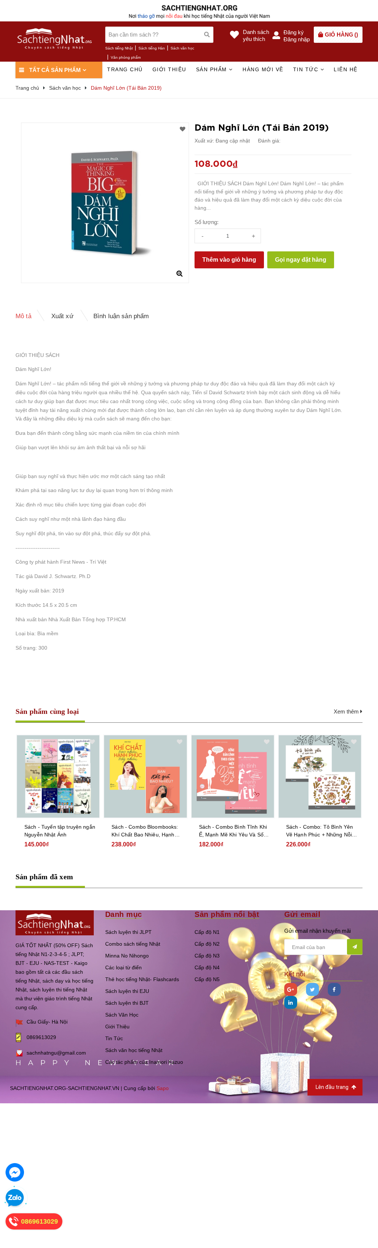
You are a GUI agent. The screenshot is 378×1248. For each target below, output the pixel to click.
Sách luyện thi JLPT (128, 932)
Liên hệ (346, 69)
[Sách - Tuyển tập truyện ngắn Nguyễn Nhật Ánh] (58, 776)
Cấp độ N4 (207, 967)
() (341, 34)
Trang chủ (125, 69)
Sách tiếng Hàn (151, 48)
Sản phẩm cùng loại (47, 711)
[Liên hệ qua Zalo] (15, 1198)
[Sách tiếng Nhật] (55, 922)
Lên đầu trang (333, 1087)
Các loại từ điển (123, 967)
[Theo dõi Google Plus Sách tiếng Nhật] (290, 989)
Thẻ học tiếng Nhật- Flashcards (142, 979)
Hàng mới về (263, 69)
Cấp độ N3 (207, 956)
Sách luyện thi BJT (127, 1003)
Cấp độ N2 (207, 944)
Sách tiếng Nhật (119, 48)
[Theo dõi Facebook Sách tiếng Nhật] (334, 989)
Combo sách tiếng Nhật (132, 944)
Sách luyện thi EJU (127, 991)
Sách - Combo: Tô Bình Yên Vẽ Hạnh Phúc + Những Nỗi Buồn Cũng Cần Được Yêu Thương (319, 831)
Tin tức (306, 69)
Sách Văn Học (121, 1015)
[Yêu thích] (182, 129)
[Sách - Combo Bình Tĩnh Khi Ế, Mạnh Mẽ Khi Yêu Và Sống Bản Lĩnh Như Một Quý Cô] (233, 776)
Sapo (163, 1088)
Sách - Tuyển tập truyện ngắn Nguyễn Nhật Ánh (59, 831)
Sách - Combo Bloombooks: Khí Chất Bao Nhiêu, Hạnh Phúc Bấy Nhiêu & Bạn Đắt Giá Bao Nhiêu (144, 831)
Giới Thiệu (117, 1026)
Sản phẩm (212, 69)
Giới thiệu (169, 69)
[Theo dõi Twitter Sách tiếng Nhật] (312, 989)
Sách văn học (182, 48)
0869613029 (41, 1037)
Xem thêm (347, 711)
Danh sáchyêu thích (256, 35)
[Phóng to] (179, 273)
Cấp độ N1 (207, 932)
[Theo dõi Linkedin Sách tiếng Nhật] (290, 1002)
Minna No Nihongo (127, 956)
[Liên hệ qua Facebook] (15, 1172)
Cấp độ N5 (207, 979)
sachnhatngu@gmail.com (56, 1053)
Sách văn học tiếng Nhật (133, 1050)
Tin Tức (114, 1038)
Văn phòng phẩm (126, 57)
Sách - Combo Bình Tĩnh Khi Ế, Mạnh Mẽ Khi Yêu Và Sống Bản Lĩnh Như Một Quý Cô (234, 831)
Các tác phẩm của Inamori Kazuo (144, 1062)
